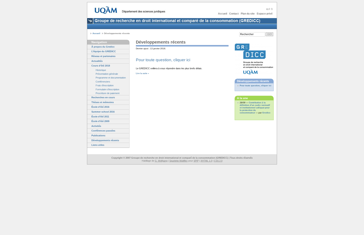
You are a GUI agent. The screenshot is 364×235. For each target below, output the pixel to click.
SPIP (196, 160)
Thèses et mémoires (102, 102)
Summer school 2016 (103, 111)
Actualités (97, 61)
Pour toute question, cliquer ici (163, 60)
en (267, 9)
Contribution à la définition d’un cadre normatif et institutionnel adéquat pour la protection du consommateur (255, 107)
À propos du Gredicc (103, 46)
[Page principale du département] (143, 12)
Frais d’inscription (105, 85)
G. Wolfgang (161, 160)
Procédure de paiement (107, 93)
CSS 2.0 (218, 160)
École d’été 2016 (100, 107)
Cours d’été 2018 (100, 65)
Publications (98, 135)
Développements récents (105, 140)
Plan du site (248, 13)
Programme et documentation (111, 77)
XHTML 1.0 (206, 160)
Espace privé (265, 13)
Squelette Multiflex (178, 160)
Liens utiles (97, 145)
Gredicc (266, 113)
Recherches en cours (103, 97)
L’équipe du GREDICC (103, 51)
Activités (96, 126)
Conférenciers (103, 81)
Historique (101, 70)
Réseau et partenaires (103, 56)
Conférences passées (103, 130)
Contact (234, 13)
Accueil (222, 13)
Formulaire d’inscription (107, 89)
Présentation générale (107, 74)
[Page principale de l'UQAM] (106, 10)
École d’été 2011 (100, 116)
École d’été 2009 (100, 121)
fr (272, 9)
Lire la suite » (142, 73)
